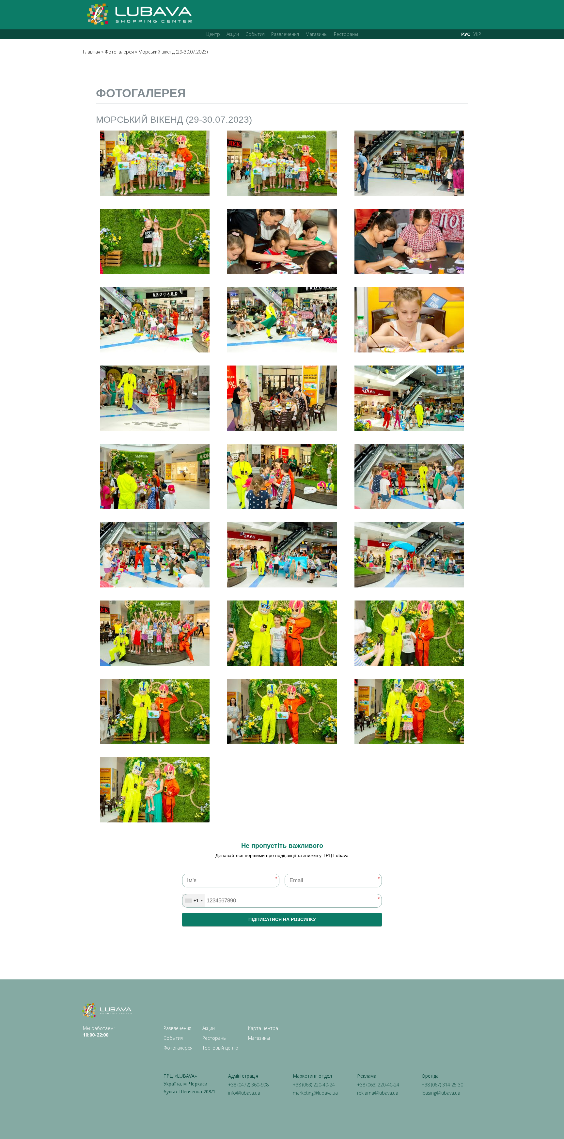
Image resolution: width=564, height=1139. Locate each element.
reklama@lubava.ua (377, 1093)
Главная (91, 52)
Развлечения (285, 34)
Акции (233, 34)
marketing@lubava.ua (315, 1093)
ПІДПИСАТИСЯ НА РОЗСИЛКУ (282, 919)
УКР (477, 34)
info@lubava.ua (244, 1093)
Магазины (316, 34)
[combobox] (193, 900)
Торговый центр (220, 1048)
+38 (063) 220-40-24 (314, 1085)
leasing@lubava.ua (441, 1093)
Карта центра (263, 1028)
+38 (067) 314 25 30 (442, 1085)
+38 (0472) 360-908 (248, 1085)
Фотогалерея (119, 52)
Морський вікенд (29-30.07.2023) (173, 52)
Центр (213, 34)
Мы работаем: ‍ (99, 1031)
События (255, 34)
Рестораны (346, 34)
